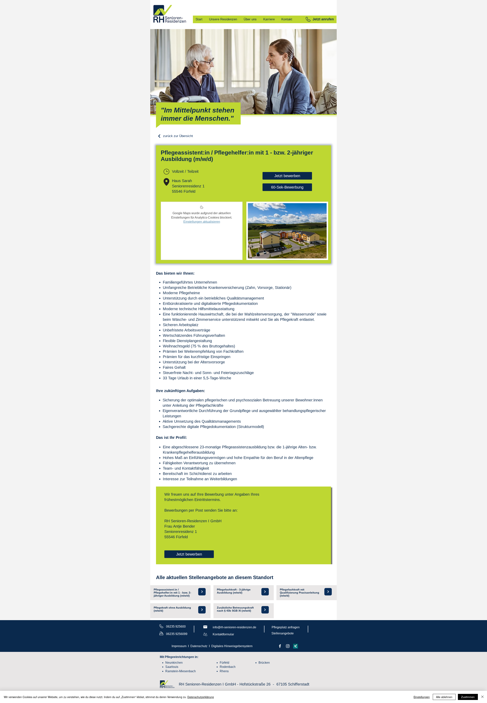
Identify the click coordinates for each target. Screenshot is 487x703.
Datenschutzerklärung (200, 697)
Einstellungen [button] (422, 697)
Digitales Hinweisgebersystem (231, 646)
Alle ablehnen (444, 697)
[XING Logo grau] (295, 646)
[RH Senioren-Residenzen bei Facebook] (280, 646)
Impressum (179, 646)
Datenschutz (198, 646)
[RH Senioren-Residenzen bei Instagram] (287, 646)
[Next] (202, 591)
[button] (308, 19)
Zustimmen (468, 697)
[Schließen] (482, 697)
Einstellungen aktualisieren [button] (201, 221)
